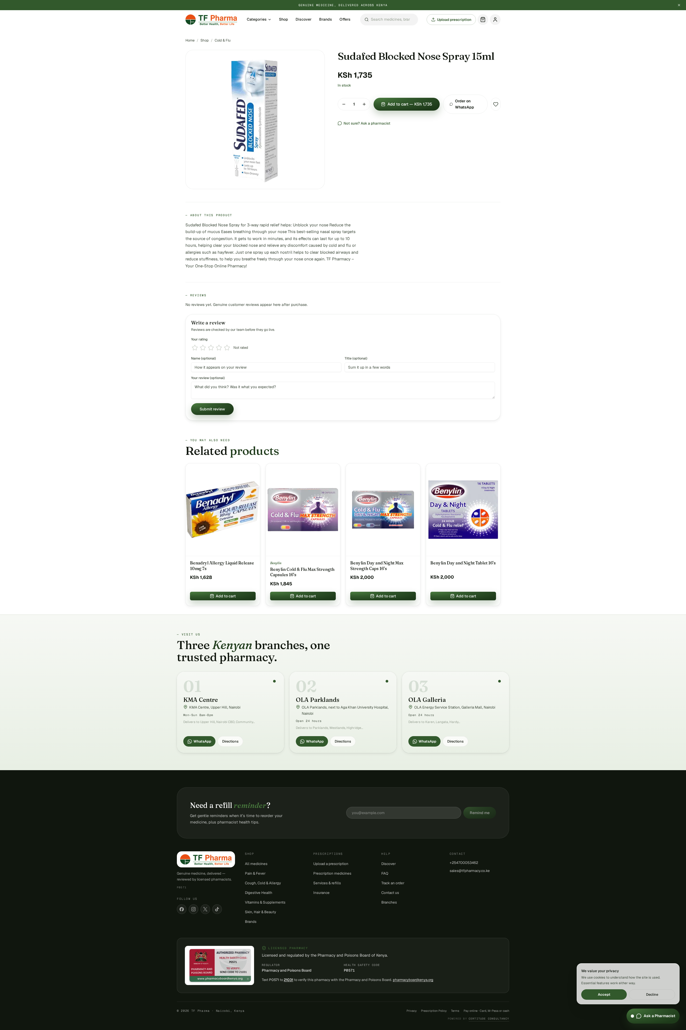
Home (190, 40)
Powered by (478, 1018)
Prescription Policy (434, 1011)
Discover (304, 19)
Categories (257, 19)
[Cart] (483, 19)
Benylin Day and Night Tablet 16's (463, 562)
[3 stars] (211, 347)
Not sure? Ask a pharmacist (367, 123)
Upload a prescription (330, 863)
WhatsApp (202, 741)
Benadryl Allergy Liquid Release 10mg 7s (222, 565)
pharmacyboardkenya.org (413, 979)
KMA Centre (200, 699)
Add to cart (226, 596)
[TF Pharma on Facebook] (182, 909)
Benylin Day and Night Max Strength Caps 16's (376, 565)
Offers (345, 19)
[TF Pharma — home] (211, 19)
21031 (288, 979)
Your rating (199, 339)
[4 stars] (219, 347)
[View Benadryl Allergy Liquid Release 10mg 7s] (223, 509)
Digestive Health (258, 892)
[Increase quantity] (364, 104)
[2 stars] (203, 347)
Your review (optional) (208, 378)
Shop (283, 19)
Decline (652, 994)
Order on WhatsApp (464, 104)
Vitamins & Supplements (265, 902)
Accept (604, 994)
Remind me (480, 812)
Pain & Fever (255, 873)
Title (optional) (356, 358)
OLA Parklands (317, 699)
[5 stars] (227, 347)
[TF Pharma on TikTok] (217, 909)
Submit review (212, 409)
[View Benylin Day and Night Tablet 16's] (463, 509)
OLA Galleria (427, 699)
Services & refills (327, 883)
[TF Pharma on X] (205, 909)
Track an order (392, 883)
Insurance (321, 892)
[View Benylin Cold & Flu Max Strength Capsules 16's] (303, 509)
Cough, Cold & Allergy (263, 883)
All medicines (256, 863)
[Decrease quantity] (344, 104)
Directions (230, 741)
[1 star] (195, 347)
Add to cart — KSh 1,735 (409, 104)
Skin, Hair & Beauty (260, 911)
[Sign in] (495, 19)
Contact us (390, 892)
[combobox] (389, 19)
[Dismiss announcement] (679, 5)
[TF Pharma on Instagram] (193, 909)
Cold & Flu (222, 40)
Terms (455, 1011)
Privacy (412, 1011)
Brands (325, 19)
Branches (389, 902)
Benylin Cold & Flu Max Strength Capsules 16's (302, 572)
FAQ (384, 873)
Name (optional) (203, 358)
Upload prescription (454, 19)
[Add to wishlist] (496, 104)
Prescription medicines (332, 873)
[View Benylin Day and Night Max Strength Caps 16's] (383, 509)
